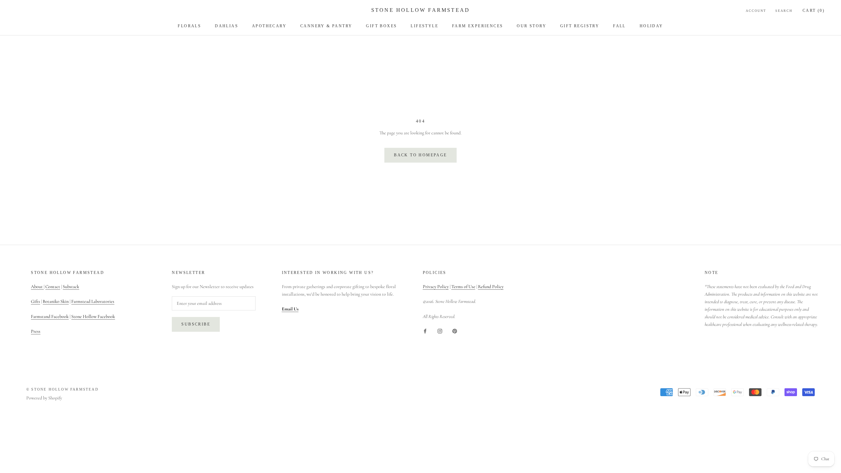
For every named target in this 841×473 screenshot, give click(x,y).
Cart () (814, 10)
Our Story (531, 26)
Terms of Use (463, 286)
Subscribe (195, 324)
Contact (52, 286)
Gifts (35, 301)
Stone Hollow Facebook (93, 316)
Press (35, 331)
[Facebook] (425, 330)
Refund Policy (491, 286)
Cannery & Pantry (326, 26)
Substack (71, 286)
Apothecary (269, 26)
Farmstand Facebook (50, 316)
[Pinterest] (454, 330)
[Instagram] (440, 330)
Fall (619, 26)
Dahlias (226, 26)
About (37, 286)
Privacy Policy (436, 286)
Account (756, 10)
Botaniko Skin (56, 301)
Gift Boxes (381, 26)
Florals (189, 26)
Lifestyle (424, 26)
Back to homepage (420, 155)
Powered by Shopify (44, 398)
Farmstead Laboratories (92, 301)
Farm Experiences (477, 26)
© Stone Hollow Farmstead (62, 389)
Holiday (651, 26)
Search (783, 10)
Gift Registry (579, 26)
